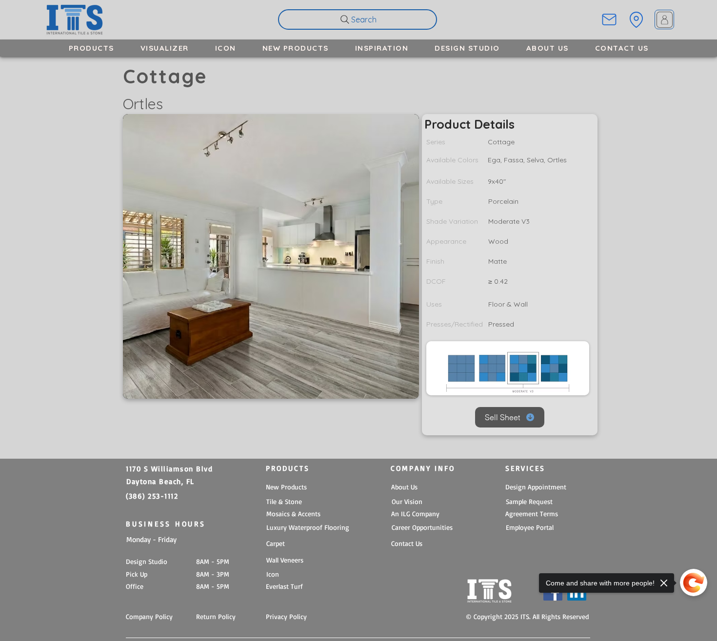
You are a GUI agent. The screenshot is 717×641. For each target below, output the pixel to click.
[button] (91, 48)
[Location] (636, 19)
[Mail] (609, 19)
